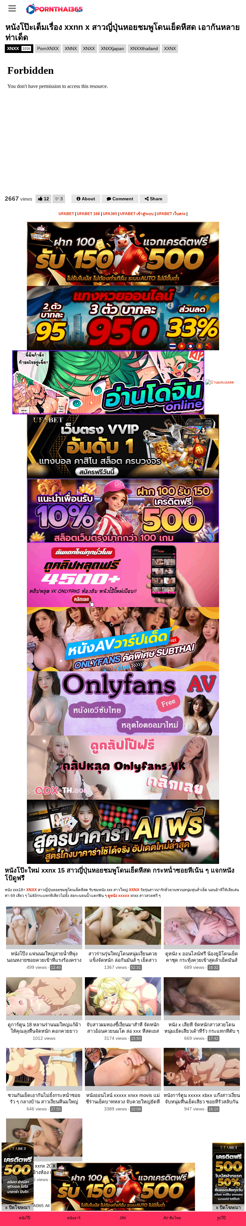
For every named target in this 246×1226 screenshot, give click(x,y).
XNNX (71, 48)
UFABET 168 (88, 214)
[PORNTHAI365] (54, 8)
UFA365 (110, 214)
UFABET (66, 214)
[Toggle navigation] (14, 7)
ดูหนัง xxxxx (118, 895)
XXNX (170, 48)
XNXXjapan (112, 48)
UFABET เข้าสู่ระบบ (137, 214)
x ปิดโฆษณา (17, 1207)
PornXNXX (48, 48)
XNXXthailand (144, 48)
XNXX (18, 48)
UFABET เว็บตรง (171, 214)
